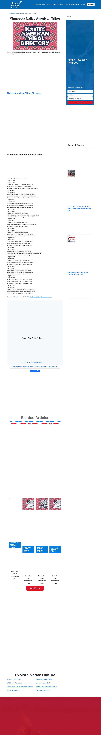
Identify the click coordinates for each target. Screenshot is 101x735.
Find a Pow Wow (39, 4)
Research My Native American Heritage (20, 687)
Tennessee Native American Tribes (14, 545)
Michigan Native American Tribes (22, 367)
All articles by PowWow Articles (32, 362)
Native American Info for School (46, 687)
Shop (83, 4)
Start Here (91, 4)
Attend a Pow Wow (13, 690)
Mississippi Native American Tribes (46, 367)
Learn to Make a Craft (43, 683)
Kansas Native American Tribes (40, 549)
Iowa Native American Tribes (55, 549)
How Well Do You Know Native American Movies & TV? (77, 273)
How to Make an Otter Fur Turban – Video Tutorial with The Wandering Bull (79, 208)
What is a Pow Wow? (14, 679)
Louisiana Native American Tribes (27, 549)
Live (48, 4)
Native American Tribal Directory (24, 93)
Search (80, 102)
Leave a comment (46, 297)
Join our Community (72, 4)
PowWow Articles (35, 297)
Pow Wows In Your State (44, 679)
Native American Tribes (14, 13)
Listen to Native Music (43, 690)
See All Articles (35, 588)
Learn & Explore (57, 4)
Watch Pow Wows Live (14, 683)
